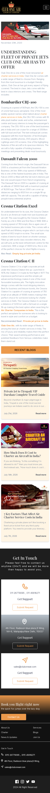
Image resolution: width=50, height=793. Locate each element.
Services (37, 727)
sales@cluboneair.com (15, 767)
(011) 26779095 (12, 755)
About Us (5, 727)
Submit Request (25, 607)
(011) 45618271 (28, 755)
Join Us (36, 737)
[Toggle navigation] (46, 7)
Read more (41, 413)
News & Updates (9, 737)
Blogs (35, 732)
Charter (4, 732)
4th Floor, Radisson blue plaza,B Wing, (22, 761)
